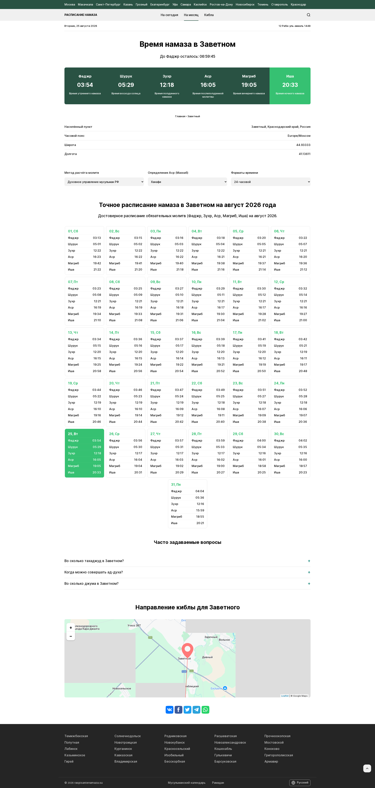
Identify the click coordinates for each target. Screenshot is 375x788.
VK (169, 710)
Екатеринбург (160, 4)
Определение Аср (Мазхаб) (168, 173)
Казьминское (74, 755)
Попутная (71, 742)
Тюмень (262, 4)
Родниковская (175, 736)
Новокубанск (174, 742)
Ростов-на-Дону (221, 4)
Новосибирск (245, 4)
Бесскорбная (174, 761)
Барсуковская (225, 761)
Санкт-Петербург (108, 4)
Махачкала (85, 4)
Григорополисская (278, 755)
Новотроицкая (125, 742)
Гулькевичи (223, 755)
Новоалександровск (230, 742)
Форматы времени (244, 173)
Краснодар (298, 4)
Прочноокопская (277, 736)
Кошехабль (223, 749)
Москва (69, 4)
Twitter (187, 710)
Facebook (178, 710)
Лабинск (71, 749)
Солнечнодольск (127, 736)
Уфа (175, 4)
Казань (128, 4)
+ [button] (70, 627)
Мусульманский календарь (186, 782)
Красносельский (177, 749)
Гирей (68, 761)
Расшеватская (225, 736)
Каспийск (200, 4)
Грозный (141, 4)
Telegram (196, 710)
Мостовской (274, 742)
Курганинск (123, 749)
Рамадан (218, 782)
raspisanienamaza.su (88, 782)
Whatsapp (205, 710)
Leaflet (285, 695)
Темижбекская (76, 736)
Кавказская (123, 755)
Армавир (271, 761)
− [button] (70, 636)
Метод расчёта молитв (81, 173)
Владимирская (125, 761)
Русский (302, 782)
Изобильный (174, 755)
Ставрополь (279, 4)
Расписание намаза (80, 14)
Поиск (309, 15)
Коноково (271, 749)
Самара (185, 4)
